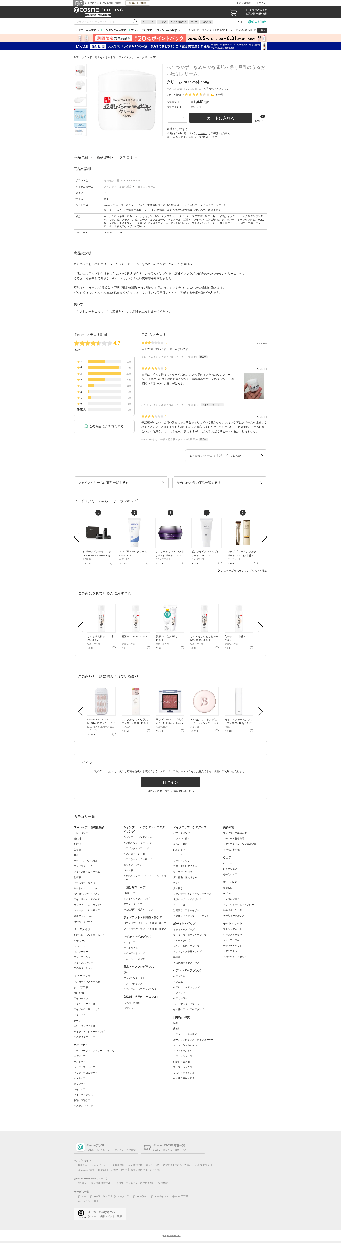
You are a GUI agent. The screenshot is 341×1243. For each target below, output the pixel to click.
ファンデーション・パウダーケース (192, 894)
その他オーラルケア (233, 915)
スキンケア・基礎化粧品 (118, 186)
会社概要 (82, 1183)
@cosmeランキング (100, 1196)
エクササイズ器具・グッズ (187, 951)
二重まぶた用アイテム (185, 866)
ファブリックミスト (184, 1067)
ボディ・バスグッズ (184, 929)
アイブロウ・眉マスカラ (87, 1009)
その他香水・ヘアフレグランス (140, 989)
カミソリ (178, 882)
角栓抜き (178, 888)
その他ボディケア (83, 1106)
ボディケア (80, 1056)
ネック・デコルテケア (85, 1072)
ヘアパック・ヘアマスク (137, 848)
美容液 (77, 849)
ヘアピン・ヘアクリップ (186, 987)
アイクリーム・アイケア (87, 899)
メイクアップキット (233, 940)
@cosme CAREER (87, 1201)
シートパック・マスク (85, 888)
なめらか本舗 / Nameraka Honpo (122, 180)
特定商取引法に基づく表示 (177, 1165)
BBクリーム (80, 940)
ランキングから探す (114, 30)
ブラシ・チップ (181, 860)
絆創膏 (176, 957)
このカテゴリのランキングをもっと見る (244, 570)
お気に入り (111, 563)
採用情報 (163, 1183)
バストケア (80, 1078)
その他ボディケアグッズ (186, 962)
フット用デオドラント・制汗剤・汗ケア (145, 928)
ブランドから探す (141, 30)
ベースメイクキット (233, 934)
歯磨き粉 (227, 888)
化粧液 (77, 877)
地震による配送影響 (213, 29)
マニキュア (129, 942)
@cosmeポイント (159, 1196)
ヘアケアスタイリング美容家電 (239, 844)
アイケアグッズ (181, 940)
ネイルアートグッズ (134, 953)
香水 (126, 972)
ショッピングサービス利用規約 (107, 1165)
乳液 (76, 855)
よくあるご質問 (86, 1169)
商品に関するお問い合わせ (112, 1169)
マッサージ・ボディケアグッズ (189, 935)
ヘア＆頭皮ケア (178, 22)
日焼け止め (129, 893)
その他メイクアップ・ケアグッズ (191, 916)
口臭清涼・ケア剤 (232, 910)
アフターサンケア (133, 904)
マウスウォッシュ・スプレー (238, 904)
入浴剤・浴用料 (132, 1002)
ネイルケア (80, 1089)
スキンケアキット (232, 929)
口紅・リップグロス (84, 1026)
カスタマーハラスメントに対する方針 (134, 1183)
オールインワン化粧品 (85, 860)
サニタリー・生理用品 (185, 1034)
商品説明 (103, 157)
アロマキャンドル (182, 1050)
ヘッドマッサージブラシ (186, 1004)
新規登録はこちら (183, 790)
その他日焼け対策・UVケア (138, 909)
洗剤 (175, 1023)
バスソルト (129, 1008)
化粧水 (77, 844)
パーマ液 (128, 870)
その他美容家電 (231, 849)
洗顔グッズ (179, 849)
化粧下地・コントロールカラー (90, 935)
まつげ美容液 (81, 987)
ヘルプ (241, 22)
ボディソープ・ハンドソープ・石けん (94, 1050)
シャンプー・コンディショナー (140, 837)
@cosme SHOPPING (177, 137)
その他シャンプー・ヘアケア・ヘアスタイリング (145, 878)
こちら (202, 133)
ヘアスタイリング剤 (134, 853)
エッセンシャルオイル (185, 1045)
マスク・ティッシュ (184, 1072)
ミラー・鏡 (179, 905)
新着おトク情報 (137, 3)
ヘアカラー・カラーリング (138, 859)
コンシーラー (81, 951)
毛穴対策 (206, 22)
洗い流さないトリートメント (139, 842)
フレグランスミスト (134, 978)
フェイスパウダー (83, 962)
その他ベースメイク (84, 968)
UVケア (162, 22)
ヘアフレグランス (133, 983)
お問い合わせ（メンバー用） (146, 1169)
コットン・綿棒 (181, 838)
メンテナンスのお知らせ (242, 29)
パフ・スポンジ (181, 833)
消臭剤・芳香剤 (181, 1061)
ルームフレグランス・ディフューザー (193, 1039)
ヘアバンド (179, 993)
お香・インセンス (182, 1056)
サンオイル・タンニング (137, 898)
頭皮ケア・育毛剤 (133, 865)
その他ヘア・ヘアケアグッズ (188, 1009)
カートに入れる (221, 118)
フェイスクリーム (145, 186)
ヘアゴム (178, 981)
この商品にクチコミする (106, 426)
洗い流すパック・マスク (87, 894)
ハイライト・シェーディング (89, 1031)
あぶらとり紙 (180, 844)
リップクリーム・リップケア (89, 905)
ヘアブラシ (179, 976)
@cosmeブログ (121, 1196)
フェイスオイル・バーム (87, 871)
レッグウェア (230, 868)
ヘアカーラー (180, 998)
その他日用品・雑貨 (184, 1078)
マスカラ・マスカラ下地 (87, 981)
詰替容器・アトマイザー (186, 910)
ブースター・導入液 (84, 882)
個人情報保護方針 (100, 1183)
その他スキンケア (83, 921)
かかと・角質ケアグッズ (186, 946)
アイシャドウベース (84, 1004)
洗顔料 (77, 838)
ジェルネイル (131, 948)
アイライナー (81, 1015)
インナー (227, 863)
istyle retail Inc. (172, 1235)
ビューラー (179, 855)
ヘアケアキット (231, 951)
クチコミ (126, 157)
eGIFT (194, 22)
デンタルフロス (231, 899)
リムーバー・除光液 (134, 959)
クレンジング (81, 833)
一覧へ (262, 30)
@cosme (82, 1196)
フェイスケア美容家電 (235, 833)
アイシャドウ (81, 998)
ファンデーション (83, 957)
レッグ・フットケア (84, 1067)
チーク (77, 1020)
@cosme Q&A (140, 1196)
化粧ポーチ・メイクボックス (188, 899)
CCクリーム (80, 946)
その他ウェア (230, 874)
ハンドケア (80, 1061)
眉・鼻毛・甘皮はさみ (185, 877)
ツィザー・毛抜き (182, 871)
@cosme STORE (180, 1196)
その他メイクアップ (84, 1037)
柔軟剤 (176, 1028)
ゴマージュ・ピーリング (87, 910)
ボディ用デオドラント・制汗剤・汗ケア (145, 923)
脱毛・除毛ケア (82, 1100)
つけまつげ (80, 993)
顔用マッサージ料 (83, 916)
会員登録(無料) (244, 3)
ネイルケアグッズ (83, 1094)
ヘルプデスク (202, 1165)
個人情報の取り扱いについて (143, 1165)
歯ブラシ (227, 893)
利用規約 (82, 1165)
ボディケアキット (232, 945)
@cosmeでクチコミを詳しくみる (215, 455)
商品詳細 (81, 157)
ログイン (261, 3)
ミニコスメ (148, 22)
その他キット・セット (235, 956)
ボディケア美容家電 (233, 838)
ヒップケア (80, 1083)
